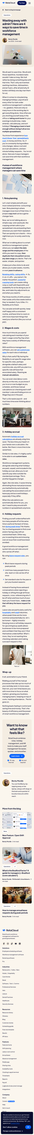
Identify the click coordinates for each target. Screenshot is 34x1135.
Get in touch (6, 1108)
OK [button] (28, 1127)
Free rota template (8, 1030)
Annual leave (6, 1055)
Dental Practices (7, 997)
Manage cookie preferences (12, 1131)
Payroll (4, 1082)
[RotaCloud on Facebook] (3, 943)
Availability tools (7, 1069)
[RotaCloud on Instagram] (7, 943)
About (4, 1098)
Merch (4, 1111)
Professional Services (9, 987)
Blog (3, 1019)
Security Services (7, 1004)
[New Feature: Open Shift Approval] (17, 820)
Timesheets (6, 1076)
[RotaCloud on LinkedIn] (19, 943)
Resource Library (7, 1012)
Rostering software (8, 958)
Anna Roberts (25, 879)
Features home (7, 1045)
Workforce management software (13, 955)
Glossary (5, 1016)
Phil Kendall (16, 879)
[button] (22, 3)
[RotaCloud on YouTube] (15, 943)
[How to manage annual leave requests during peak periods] (17, 895)
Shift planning (6, 1048)
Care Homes (6, 977)
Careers (4, 1101)
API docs (5, 1036)
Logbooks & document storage (12, 1086)
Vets (3, 990)
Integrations (6, 1089)
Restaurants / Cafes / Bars (10, 970)
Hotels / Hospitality (8, 973)
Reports (4, 1079)
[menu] (29, 3)
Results (4, 1033)
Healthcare (5, 1001)
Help (3, 1104)
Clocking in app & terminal (10, 1072)
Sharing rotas (6, 1065)
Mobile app (5, 1062)
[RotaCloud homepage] (8, 3)
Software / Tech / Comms (10, 983)
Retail (4, 980)
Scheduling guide (7, 1026)
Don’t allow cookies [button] (10, 1127)
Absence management (9, 1058)
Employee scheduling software (12, 951)
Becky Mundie (12, 39)
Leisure (4, 994)
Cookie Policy (15, 1123)
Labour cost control (8, 1052)
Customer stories (7, 1023)
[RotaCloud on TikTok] (11, 943)
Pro (3, 961)
